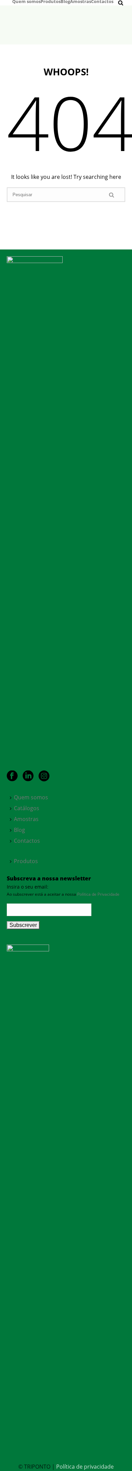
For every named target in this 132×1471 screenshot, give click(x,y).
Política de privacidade (85, 1466)
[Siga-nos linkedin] (28, 776)
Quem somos (26, 1)
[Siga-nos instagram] (44, 776)
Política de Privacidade (98, 894)
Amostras (80, 1)
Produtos (51, 1)
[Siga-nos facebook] (12, 776)
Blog (65, 1)
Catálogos (26, 808)
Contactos (102, 1)
